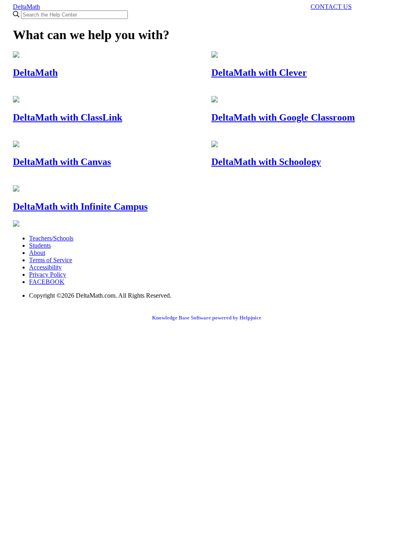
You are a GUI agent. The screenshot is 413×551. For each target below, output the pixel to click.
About (37, 252)
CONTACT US (331, 6)
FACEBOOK (47, 281)
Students (40, 245)
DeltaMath (26, 6)
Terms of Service (50, 260)
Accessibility (45, 267)
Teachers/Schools (51, 238)
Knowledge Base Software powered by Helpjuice (206, 318)
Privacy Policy (47, 274)
